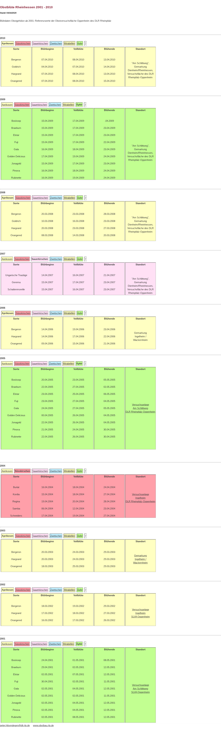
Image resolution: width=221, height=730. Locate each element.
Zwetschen (56, 43)
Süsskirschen (23, 43)
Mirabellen (69, 43)
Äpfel (80, 43)
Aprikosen (7, 104)
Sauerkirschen (40, 43)
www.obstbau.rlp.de (43, 725)
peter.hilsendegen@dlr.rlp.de (15, 725)
